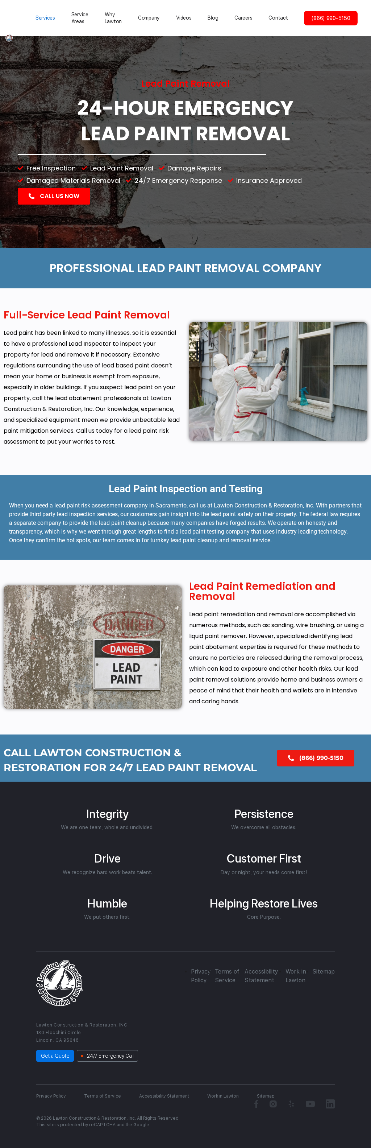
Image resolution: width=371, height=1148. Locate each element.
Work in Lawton (223, 1096)
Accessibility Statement (164, 1096)
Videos (183, 18)
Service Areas (79, 18)
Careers (243, 18)
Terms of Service (102, 1096)
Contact (278, 18)
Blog (213, 18)
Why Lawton (113, 18)
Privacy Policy (51, 1096)
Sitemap (323, 971)
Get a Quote (55, 1056)
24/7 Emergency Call (110, 1056)
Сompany (149, 18)
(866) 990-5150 (330, 18)
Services (45, 18)
